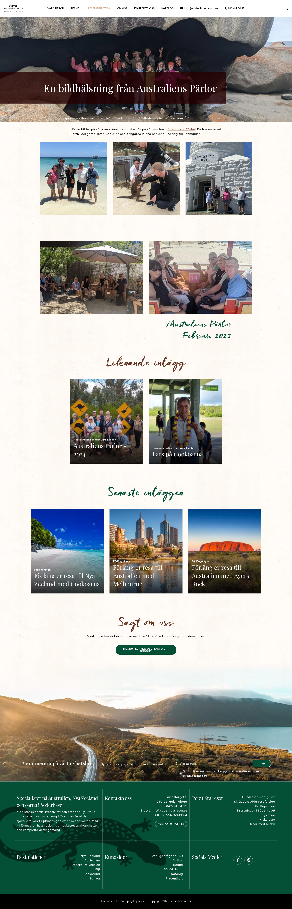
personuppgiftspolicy (194, 775)
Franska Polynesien (85, 865)
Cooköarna (92, 874)
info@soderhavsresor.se (169, 810)
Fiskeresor (267, 819)
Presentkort (174, 878)
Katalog (167, 8)
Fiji (97, 869)
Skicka (262, 763)
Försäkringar (173, 869)
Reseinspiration (99, 8)
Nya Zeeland (90, 856)
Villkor (178, 860)
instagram (249, 860)
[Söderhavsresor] (13, 8)
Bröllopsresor (265, 806)
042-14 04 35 (236, 8)
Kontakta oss (144, 8)
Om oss (122, 8)
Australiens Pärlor (181, 129)
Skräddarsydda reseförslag (254, 801)
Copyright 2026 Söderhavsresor (170, 901)
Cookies (106, 901)
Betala (178, 865)
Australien (92, 860)
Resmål (76, 8)
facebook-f (238, 860)
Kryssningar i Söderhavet (256, 810)
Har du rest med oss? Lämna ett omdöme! (146, 649)
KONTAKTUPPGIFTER (171, 823)
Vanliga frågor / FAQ (167, 856)
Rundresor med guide (258, 797)
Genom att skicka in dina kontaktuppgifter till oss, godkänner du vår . (221, 773)
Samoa (94, 878)
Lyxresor (268, 815)
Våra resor (55, 8)
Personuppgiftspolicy (130, 901)
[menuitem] (55, 8)
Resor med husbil (262, 824)
